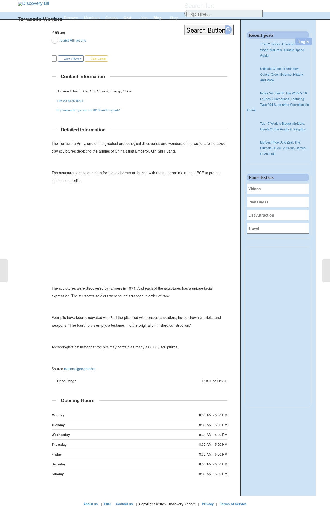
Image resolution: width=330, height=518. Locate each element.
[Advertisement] (139, 234)
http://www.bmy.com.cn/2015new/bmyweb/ (88, 110)
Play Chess (258, 202)
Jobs (143, 17)
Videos (254, 189)
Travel (253, 228)
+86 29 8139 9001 (69, 100)
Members (92, 17)
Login (304, 41)
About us (90, 503)
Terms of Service (233, 503)
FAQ (107, 503)
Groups (111, 17)
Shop (174, 17)
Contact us (124, 503)
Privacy (208, 503)
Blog (158, 17)
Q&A (128, 17)
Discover (71, 17)
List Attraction (261, 215)
